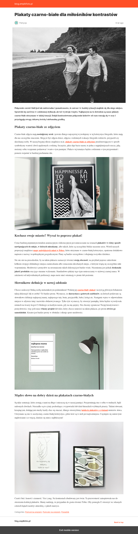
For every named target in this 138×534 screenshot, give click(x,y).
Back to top (118, 522)
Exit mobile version (69, 530)
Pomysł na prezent (33, 512)
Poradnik (65, 512)
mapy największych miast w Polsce (48, 250)
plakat (92, 289)
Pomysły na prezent (51, 512)
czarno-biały (83, 289)
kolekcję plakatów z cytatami (95, 410)
